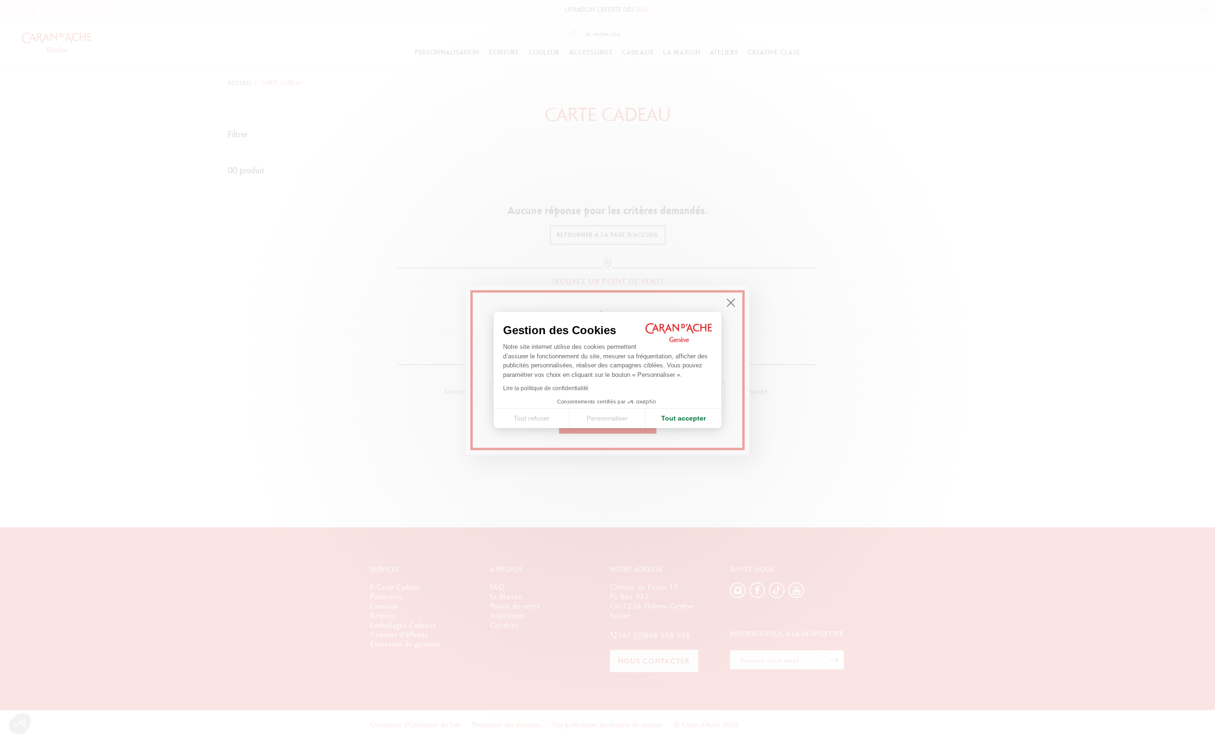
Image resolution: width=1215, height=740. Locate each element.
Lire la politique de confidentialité (546, 388)
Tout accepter (683, 418)
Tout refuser (532, 418)
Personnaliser (607, 418)
